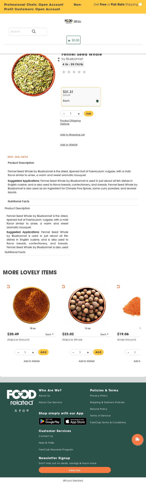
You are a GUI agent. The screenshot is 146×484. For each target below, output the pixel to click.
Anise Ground (126, 340)
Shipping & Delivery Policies (107, 402)
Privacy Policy (99, 395)
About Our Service (50, 402)
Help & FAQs (46, 442)
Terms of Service (100, 415)
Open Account (47, 9)
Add (88, 113)
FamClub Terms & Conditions (108, 422)
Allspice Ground (18, 340)
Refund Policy (98, 409)
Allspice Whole (72, 340)
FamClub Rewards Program (56, 449)
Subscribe (75, 470)
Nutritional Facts (18, 201)
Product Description (21, 163)
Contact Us (46, 436)
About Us (44, 395)
